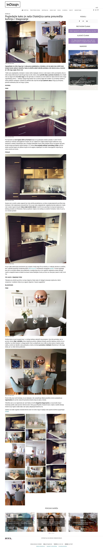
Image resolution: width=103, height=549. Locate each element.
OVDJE (7, 411)
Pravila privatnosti (40, 546)
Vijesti (71, 10)
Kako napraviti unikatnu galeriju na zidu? (83, 31)
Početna (25, 10)
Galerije (20, 520)
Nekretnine (78, 10)
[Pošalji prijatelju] (87, 21)
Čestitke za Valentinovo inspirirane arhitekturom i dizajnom (83, 82)
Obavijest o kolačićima (52, 546)
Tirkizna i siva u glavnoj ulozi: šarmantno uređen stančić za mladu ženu (19, 523)
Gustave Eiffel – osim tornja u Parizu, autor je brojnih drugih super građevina (83, 60)
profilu (52, 268)
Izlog (59, 10)
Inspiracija (45, 10)
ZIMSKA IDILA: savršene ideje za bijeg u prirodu (83, 523)
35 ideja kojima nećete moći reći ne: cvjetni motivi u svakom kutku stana (83, 41)
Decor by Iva (32, 268)
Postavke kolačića (63, 546)
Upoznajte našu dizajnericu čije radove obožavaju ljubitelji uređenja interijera (51, 523)
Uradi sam (53, 10)
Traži (97, 7)
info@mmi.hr (49, 544)
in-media (64, 10)
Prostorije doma (35, 10)
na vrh (96, 538)
